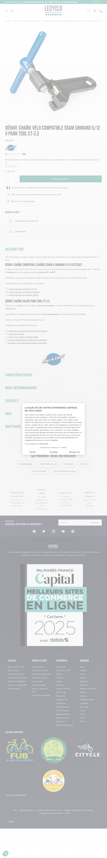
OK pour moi (74, 452)
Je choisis (53, 452)
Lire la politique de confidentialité (36, 444)
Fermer (32, 452)
